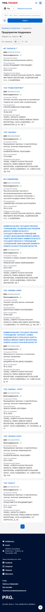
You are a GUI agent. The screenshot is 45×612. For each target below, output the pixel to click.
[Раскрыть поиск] (5, 20)
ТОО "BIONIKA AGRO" (12, 290)
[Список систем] (36, 3)
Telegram (8, 570)
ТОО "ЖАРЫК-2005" (12, 436)
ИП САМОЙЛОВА (10, 179)
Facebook (8, 562)
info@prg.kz (9, 541)
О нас (5, 580)
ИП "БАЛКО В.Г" (10, 48)
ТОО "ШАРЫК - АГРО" (13, 389)
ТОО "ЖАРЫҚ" (10, 132)
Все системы (7, 587)
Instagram (9, 566)
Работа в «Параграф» (10, 584)
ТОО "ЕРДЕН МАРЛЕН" (13, 88)
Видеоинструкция (25, 8)
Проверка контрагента (11, 28)
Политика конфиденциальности (14, 590)
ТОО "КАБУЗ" (9, 483)
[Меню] (40, 607)
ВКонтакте (9, 574)
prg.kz (7, 545)
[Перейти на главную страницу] (10, 3)
